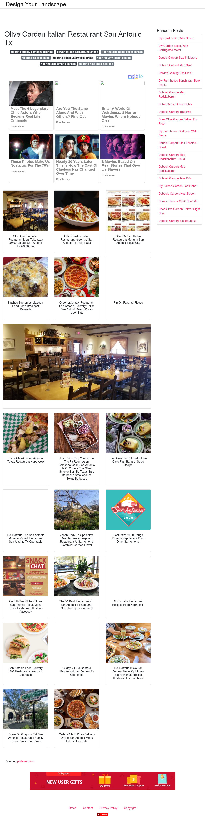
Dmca (72, 808)
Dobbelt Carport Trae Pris (175, 112)
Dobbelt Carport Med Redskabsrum (172, 168)
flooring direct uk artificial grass (73, 58)
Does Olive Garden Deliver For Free (178, 121)
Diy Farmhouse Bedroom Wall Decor (177, 133)
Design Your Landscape (36, 3)
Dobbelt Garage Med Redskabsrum (172, 94)
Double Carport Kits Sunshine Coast (177, 145)
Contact (88, 808)
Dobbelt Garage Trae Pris (175, 178)
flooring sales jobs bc (35, 58)
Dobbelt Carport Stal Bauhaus (177, 221)
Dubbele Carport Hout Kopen (177, 193)
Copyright (130, 808)
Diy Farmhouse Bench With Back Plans (179, 82)
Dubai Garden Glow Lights (175, 104)
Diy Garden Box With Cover (176, 38)
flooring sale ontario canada (58, 64)
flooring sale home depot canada (122, 52)
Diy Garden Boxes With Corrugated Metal (173, 48)
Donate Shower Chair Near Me (178, 201)
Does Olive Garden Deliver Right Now (179, 211)
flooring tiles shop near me (96, 64)
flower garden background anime (77, 52)
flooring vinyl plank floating (114, 58)
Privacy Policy (108, 808)
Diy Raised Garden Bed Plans (177, 186)
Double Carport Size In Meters (178, 57)
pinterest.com (25, 761)
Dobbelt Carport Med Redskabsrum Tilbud (172, 157)
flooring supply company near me (32, 52)
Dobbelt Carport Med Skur (175, 65)
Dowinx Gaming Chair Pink (175, 73)
